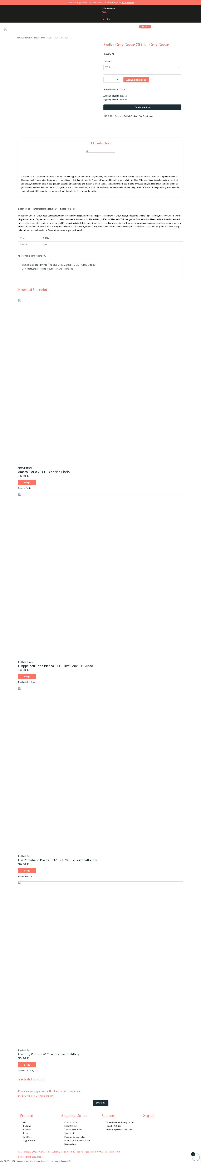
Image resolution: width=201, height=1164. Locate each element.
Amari (20, 467)
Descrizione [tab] (24, 208)
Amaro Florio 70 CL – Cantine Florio (44, 471)
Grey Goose (148, 116)
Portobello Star (25, 876)
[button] (45, 26)
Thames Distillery (26, 1070)
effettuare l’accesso (35, 268)
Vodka (34, 37)
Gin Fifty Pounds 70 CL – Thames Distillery (48, 1054)
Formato (107, 61)
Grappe (30, 662)
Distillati (26, 37)
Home (19, 37)
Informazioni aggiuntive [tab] (45, 208)
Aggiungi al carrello (136, 79)
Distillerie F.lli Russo (27, 682)
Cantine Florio (24, 488)
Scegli (27, 482)
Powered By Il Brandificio (30, 1156)
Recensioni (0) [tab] (67, 208)
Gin (28, 856)
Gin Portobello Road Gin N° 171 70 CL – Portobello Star (57, 860)
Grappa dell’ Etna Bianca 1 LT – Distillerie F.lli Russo (55, 666)
